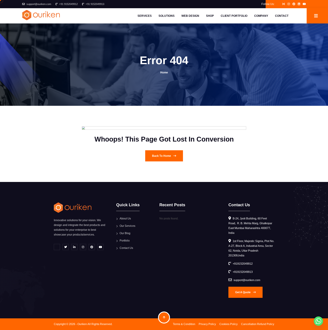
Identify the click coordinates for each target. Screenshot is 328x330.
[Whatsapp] (318, 321)
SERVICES (145, 15)
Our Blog (125, 233)
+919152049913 (243, 271)
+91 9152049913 (95, 4)
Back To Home (162, 155)
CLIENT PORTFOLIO (234, 15)
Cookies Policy (228, 324)
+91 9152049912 (68, 4)
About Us (125, 218)
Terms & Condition (184, 324)
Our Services (127, 225)
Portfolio (125, 240)
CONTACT (282, 15)
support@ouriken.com (38, 4)
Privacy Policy (207, 324)
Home (164, 72)
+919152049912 (243, 263)
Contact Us (126, 247)
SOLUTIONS (167, 15)
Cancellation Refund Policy (257, 324)
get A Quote (243, 292)
